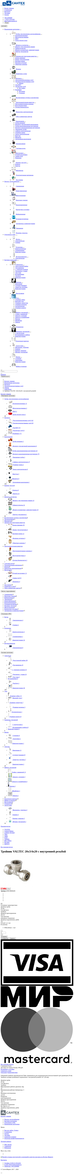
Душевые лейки (20, 299)
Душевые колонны (21, 304)
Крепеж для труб (21, 162)
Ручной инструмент (21, 154)
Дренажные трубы (21, 129)
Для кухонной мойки (21, 266)
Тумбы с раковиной (21, 314)
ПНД (16, 39)
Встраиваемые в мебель (22, 335)
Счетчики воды (20, 148)
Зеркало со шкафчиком (22, 317)
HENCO (6, 844)
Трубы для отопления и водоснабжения (28, 34)
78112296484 (8, 18)
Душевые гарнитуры (21, 303)
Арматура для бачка (21, 287)
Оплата (6, 14)
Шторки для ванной (21, 352)
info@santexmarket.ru (10, 21)
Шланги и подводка (22, 45)
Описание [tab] (4, 1072)
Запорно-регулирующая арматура (26, 56)
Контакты (7, 11)
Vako (5, 834)
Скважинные (20, 186)
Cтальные (22, 93)
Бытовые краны (20, 61)
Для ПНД (18, 85)
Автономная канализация (23, 139)
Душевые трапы (20, 132)
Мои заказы (8, 1144)
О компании (8, 10)
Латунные (22, 91)
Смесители (19, 264)
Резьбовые (18, 89)
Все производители (7, 847)
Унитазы (19, 282)
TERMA (6, 839)
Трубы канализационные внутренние (26, 126)
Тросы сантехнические (22, 134)
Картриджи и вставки (22, 209)
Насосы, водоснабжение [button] (11, 181)
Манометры (19, 170)
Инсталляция (20, 293)
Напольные (18, 284)
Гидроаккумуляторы (22, 219)
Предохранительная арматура (25, 102)
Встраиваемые (19, 274)
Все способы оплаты (7, 1064)
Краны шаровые (20, 58)
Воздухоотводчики (21, 105)
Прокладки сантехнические (24, 112)
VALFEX (7, 829)
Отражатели (19, 327)
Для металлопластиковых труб (24, 81)
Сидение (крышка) (21, 285)
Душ (17, 298)
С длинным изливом (21, 269)
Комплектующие (20, 252)
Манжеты (18, 137)
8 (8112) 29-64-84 (12, 1163)
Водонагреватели (21, 256)
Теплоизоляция (20, 143)
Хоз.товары (19, 180)
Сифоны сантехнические (23, 131)
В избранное (4, 938)
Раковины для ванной (23, 331)
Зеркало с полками (21, 315)
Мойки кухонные (21, 366)
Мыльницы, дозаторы (22, 347)
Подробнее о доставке (7, 1069)
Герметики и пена (21, 73)
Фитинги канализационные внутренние (27, 127)
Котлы (18, 239)
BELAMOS (7, 841)
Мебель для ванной (22, 312)
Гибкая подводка (20, 48)
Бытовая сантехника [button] (10, 260)
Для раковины (19, 268)
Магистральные (21, 195)
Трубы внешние (20, 123)
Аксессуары (20, 346)
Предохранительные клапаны (24, 104)
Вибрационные (20, 214)
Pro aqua (6, 842)
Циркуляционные (21, 191)
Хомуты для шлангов (21, 51)
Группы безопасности (22, 107)
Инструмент (20, 153)
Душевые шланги (20, 308)
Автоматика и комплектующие (25, 223)
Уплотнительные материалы (24, 175)
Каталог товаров (6, 394)
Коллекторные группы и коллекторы (27, 97)
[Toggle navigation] (1, 5)
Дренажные (19, 228)
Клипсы (17, 164)
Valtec (6, 836)
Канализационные (21, 205)
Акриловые (18, 360)
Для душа (18, 272)
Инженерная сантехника (11, 1124)
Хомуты (17, 166)
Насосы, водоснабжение (11, 1119)
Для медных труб (20, 86)
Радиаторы (19, 247)
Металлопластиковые (21, 37)
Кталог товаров (9, 8)
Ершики (17, 349)
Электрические (20, 241)
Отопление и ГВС (10, 1122)
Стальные (18, 358)
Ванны (18, 357)
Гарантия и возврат (10, 1137)
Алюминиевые (19, 250)
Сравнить (12, 938)
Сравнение (7, 1146)
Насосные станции (22, 200)
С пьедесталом (19, 333)
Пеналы (17, 319)
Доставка (7, 13)
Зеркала (17, 322)
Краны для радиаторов (22, 59)
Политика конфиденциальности (14, 1138)
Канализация (20, 121)
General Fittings (8, 831)
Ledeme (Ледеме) (9, 832)
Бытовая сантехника (10, 1121)
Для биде (18, 276)
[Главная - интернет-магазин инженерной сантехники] (14, 5)
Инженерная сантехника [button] (11, 29)
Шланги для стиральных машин (25, 46)
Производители (5, 826)
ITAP (5, 837)
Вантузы (17, 136)
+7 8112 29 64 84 (9, 19)
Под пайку (22, 88)
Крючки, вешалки (20, 350)
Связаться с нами (6, 1071)
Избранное (7, 1148)
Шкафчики (18, 320)
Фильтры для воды (21, 233)
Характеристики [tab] (12, 1072)
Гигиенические (20, 306)
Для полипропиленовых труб (24, 80)
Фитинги (19, 78)
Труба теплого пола (21, 40)
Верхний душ (19, 301)
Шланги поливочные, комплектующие (27, 50)
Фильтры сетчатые (21, 63)
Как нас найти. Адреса (11, 1130)
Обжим (21, 83)
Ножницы (18, 158)
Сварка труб (19, 156)
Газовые (17, 242)
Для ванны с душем (21, 271)
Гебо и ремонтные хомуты (24, 116)
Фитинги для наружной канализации (26, 124)
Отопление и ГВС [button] (10, 234)
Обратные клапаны (21, 64)
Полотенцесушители (22, 341)
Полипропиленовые (21, 35)
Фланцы (18, 69)
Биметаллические (20, 249)
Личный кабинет (6, 1141)
